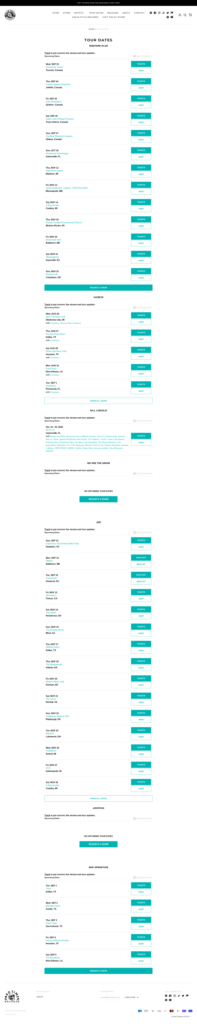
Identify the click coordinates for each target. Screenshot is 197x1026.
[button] (185, 15)
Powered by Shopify (10, 1014)
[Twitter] (168, 13)
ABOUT (126, 13)
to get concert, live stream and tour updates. (69, 53)
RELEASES (113, 13)
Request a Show (98, 288)
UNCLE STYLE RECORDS (85, 17)
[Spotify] (168, 17)
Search (40, 997)
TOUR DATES (96, 13)
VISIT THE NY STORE (113, 17)
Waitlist (141, 564)
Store (66, 13)
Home (55, 13)
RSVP (141, 71)
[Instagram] (159, 13)
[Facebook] (155, 13)
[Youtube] (172, 17)
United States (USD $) (180, 1016)
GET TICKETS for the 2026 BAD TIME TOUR (98, 3)
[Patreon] (172, 13)
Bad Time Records (18, 1011)
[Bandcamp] (151, 13)
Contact (139, 13)
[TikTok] (163, 13)
